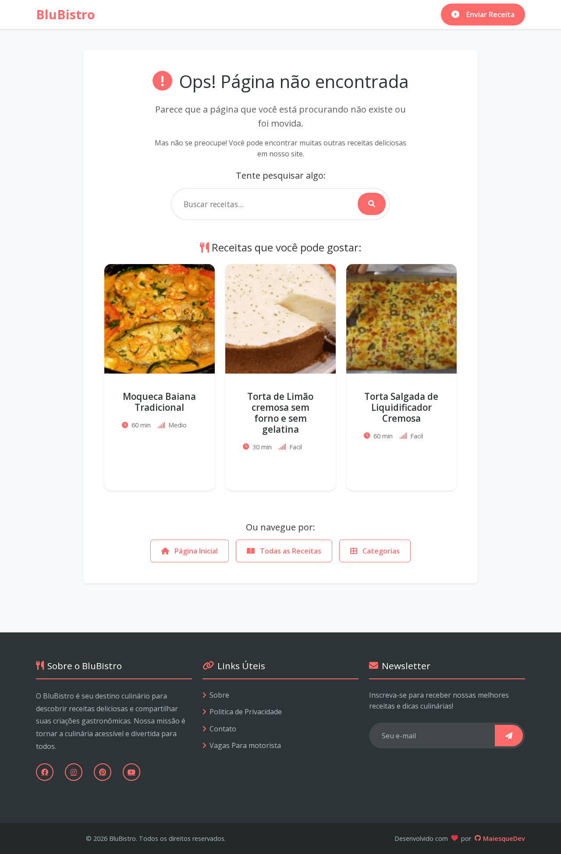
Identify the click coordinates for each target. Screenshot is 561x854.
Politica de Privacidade (245, 711)
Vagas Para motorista (245, 745)
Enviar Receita (490, 14)
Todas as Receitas (289, 551)
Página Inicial (195, 551)
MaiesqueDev (504, 838)
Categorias (380, 551)
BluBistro (65, 14)
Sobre (219, 695)
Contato (222, 729)
